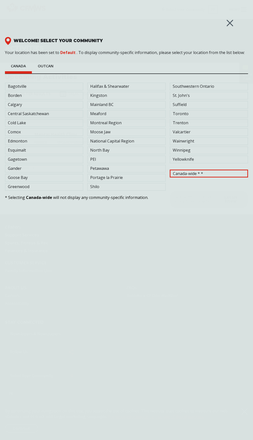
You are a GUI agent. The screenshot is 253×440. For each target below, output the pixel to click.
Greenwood (18, 186)
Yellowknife (183, 159)
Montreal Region (106, 122)
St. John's (181, 95)
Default (68, 52)
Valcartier (181, 132)
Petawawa (99, 168)
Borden (15, 95)
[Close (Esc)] (230, 23)
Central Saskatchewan (28, 113)
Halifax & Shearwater (109, 86)
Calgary (15, 104)
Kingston (98, 95)
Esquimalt (17, 150)
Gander (14, 168)
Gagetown (17, 159)
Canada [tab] (18, 65)
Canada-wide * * (188, 173)
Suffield (180, 104)
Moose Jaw (100, 132)
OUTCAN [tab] (45, 65)
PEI (93, 159)
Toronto (181, 113)
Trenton (180, 122)
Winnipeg (181, 150)
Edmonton (17, 141)
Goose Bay (18, 177)
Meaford (98, 113)
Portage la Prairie (106, 177)
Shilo (94, 186)
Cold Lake (17, 122)
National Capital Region (112, 141)
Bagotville (17, 86)
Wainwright (183, 141)
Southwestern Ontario (193, 86)
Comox (14, 132)
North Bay (99, 150)
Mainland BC (102, 104)
